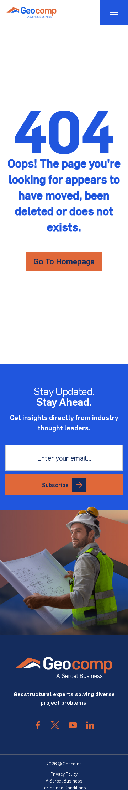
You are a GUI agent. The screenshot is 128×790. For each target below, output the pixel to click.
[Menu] (114, 12)
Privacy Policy (64, 774)
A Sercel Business (64, 781)
